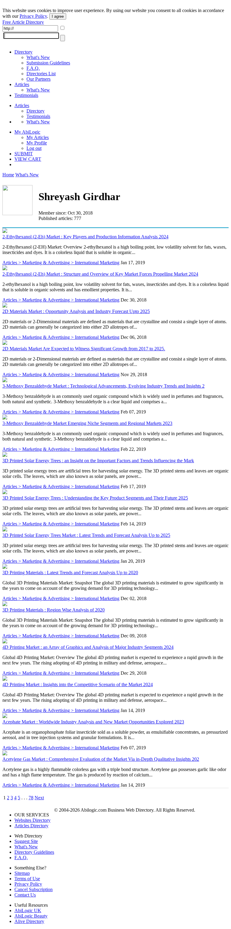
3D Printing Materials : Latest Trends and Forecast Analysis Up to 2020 (70, 572)
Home (8, 174)
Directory (23, 51)
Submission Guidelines (48, 62)
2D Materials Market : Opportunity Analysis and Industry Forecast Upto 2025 (76, 311)
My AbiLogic (27, 132)
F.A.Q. (33, 68)
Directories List (41, 73)
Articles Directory (31, 825)
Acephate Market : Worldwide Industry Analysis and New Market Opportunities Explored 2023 (93, 721)
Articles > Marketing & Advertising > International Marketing (60, 262)
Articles (21, 84)
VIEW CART (27, 159)
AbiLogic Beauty (31, 915)
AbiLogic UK (27, 910)
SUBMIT (23, 153)
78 (31, 797)
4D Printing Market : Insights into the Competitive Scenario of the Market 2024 (77, 684)
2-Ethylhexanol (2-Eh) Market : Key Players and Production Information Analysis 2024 (85, 236)
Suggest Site (26, 841)
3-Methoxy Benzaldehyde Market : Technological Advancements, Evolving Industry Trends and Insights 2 (103, 386)
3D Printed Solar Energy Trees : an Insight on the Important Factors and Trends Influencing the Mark (98, 460)
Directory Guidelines (34, 852)
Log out (34, 148)
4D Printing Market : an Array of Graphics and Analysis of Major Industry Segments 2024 (88, 647)
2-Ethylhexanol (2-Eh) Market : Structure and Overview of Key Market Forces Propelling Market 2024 (100, 274)
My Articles (37, 137)
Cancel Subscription (33, 889)
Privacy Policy (33, 16)
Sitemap (22, 873)
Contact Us (25, 894)
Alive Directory (29, 921)
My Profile (36, 142)
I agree (58, 16)
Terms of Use (27, 878)
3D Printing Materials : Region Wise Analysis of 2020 (53, 609)
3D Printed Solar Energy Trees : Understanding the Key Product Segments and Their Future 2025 (95, 497)
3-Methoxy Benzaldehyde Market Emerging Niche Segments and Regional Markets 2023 (87, 423)
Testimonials (26, 95)
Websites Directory (32, 820)
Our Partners (38, 79)
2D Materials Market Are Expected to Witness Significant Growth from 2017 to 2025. (83, 348)
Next (39, 797)
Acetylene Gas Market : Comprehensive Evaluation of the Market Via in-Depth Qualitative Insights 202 (100, 759)
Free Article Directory (23, 22)
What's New (38, 57)
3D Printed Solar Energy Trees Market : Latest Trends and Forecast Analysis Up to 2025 (86, 535)
